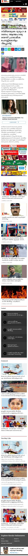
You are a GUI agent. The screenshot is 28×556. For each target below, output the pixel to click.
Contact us (16, 541)
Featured (4, 361)
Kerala (9, 22)
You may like (6, 438)
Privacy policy (4, 541)
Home (3, 22)
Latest (3, 308)
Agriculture (18, 1)
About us (16, 538)
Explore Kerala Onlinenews (13, 536)
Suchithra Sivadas (7, 46)
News (11, 1)
